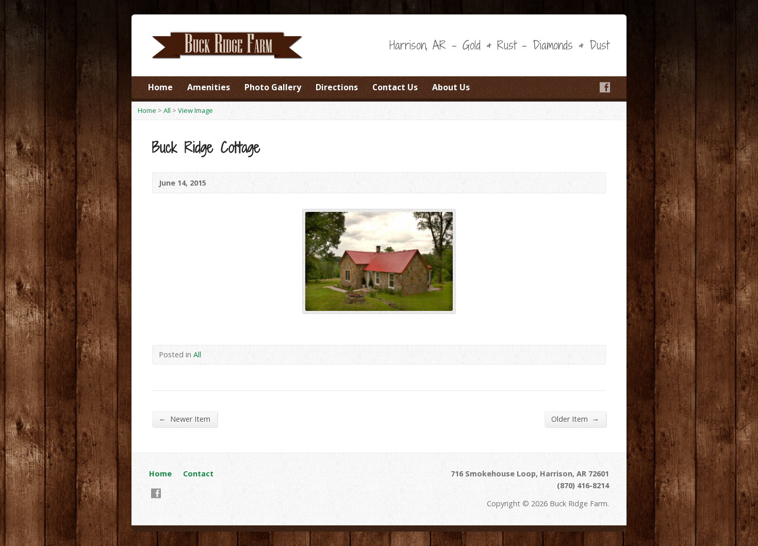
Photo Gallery (272, 87)
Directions (337, 87)
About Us (451, 87)
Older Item (575, 418)
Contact (198, 473)
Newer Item (184, 418)
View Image (195, 110)
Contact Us (395, 87)
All (167, 110)
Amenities (208, 87)
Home (160, 87)
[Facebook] (605, 87)
